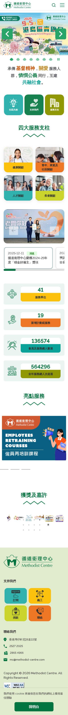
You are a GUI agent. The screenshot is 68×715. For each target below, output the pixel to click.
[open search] (54, 5)
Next (60, 33)
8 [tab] (40, 525)
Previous (7, 33)
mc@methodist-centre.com (27, 659)
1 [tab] (11, 59)
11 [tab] (34, 530)
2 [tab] (18, 59)
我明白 (34, 707)
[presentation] (18, 59)
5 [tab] (37, 59)
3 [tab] (24, 59)
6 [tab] (44, 59)
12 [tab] (40, 530)
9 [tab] (23, 530)
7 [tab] (50, 59)
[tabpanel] (28, 258)
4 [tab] (31, 59)
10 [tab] (29, 530)
